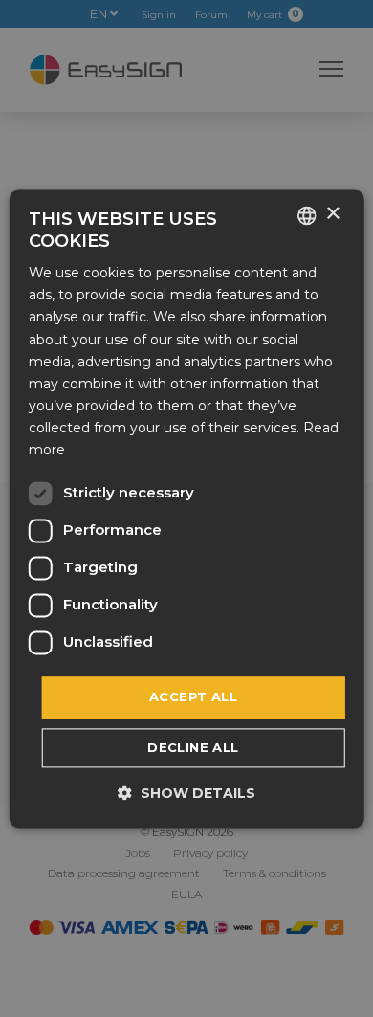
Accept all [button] (193, 697)
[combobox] (306, 215)
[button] (186, 793)
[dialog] (187, 508)
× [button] (332, 214)
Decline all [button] (192, 747)
